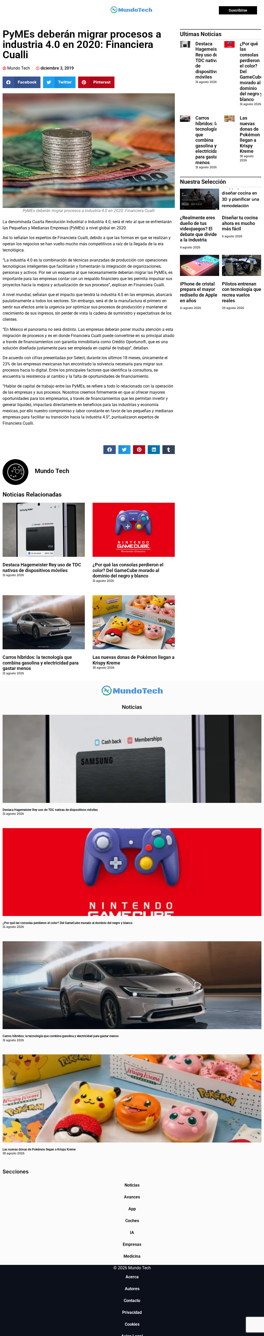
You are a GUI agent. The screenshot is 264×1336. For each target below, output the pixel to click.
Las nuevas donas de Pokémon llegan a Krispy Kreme (250, 134)
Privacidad (132, 1312)
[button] (21, 82)
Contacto (132, 1300)
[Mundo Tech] (131, 10)
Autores (132, 1288)
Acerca (132, 1276)
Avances (132, 1197)
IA (132, 1232)
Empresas (132, 1244)
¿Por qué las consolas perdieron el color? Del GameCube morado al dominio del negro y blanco (128, 570)
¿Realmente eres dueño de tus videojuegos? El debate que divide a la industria (198, 228)
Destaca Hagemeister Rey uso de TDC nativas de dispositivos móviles (42, 567)
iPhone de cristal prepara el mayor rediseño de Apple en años (198, 292)
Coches (132, 1220)
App (132, 1208)
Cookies (132, 1324)
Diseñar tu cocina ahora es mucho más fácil (240, 223)
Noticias (132, 1185)
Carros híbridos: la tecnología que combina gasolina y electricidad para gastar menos (41, 662)
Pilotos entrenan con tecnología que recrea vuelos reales (241, 292)
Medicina (132, 1256)
